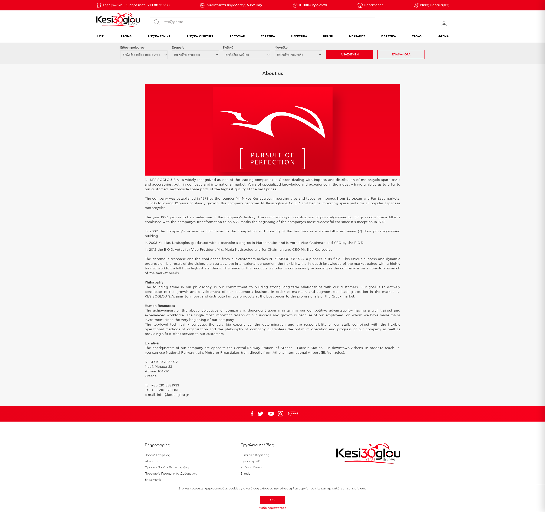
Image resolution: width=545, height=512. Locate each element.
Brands (245, 473)
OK (272, 500)
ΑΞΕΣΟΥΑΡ (237, 36)
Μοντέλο (281, 47)
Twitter (271, 413)
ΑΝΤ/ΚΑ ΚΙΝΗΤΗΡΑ (200, 36)
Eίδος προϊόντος (132, 47)
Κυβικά (228, 47)
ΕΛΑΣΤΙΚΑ (268, 36)
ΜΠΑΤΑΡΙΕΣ (357, 36)
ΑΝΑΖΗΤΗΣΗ (350, 54)
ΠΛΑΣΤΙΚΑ (388, 36)
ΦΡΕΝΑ (443, 36)
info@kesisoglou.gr (173, 395)
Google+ (281, 413)
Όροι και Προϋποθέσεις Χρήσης (167, 467)
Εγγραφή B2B (250, 461)
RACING (126, 36)
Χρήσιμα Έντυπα (252, 467)
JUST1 (100, 36)
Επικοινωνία (153, 480)
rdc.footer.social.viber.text (293, 413)
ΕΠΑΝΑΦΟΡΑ (401, 54)
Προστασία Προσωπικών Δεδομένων (171, 473)
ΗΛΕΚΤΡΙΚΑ (299, 36)
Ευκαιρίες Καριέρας (255, 455)
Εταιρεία (178, 47)
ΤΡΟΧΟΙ (417, 36)
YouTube (260, 413)
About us (151, 461)
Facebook (250, 413)
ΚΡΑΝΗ (328, 36)
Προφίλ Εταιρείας (157, 455)
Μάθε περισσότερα (273, 508)
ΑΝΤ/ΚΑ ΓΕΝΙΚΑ (159, 36)
